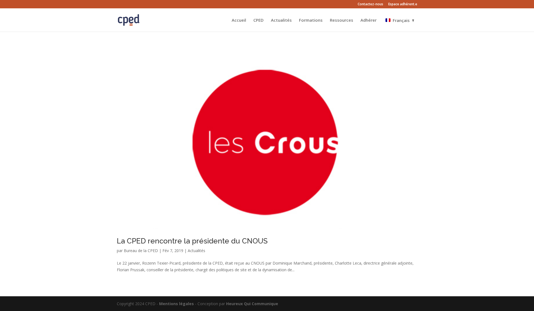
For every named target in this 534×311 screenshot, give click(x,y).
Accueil (239, 20)
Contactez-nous (370, 4)
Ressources (341, 20)
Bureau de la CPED (141, 250)
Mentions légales (176, 303)
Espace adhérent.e (402, 4)
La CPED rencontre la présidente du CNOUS (192, 241)
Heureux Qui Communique (252, 303)
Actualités (281, 20)
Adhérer (368, 20)
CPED (258, 20)
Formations (311, 20)
